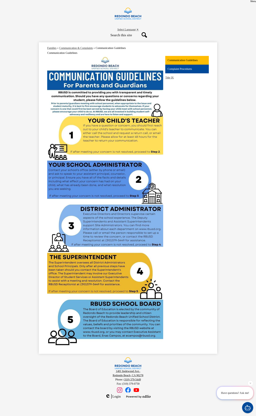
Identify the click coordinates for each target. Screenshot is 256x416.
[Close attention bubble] (250, 384)
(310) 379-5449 (132, 379)
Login (116, 396)
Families (51, 48)
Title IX (169, 77)
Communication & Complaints (76, 48)
